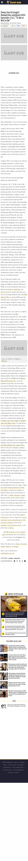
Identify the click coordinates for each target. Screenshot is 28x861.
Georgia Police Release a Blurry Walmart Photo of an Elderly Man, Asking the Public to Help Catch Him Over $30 (17, 648)
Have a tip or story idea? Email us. (16, 704)
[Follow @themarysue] (14, 561)
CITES (14, 378)
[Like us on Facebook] (17, 561)
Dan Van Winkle (5, 23)
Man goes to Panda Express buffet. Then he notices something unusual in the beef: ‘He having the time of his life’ (17, 693)
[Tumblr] (22, 561)
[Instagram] (20, 561)
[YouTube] (25, 561)
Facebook (24, 544)
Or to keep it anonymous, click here (16, 706)
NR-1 (16, 314)
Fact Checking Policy (18, 770)
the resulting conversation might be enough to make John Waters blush (13, 420)
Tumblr (3, 546)
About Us (16, 762)
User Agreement (7, 767)
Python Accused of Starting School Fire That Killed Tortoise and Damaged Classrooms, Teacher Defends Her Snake (14, 614)
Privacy (5, 764)
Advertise (22, 762)
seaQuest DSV (17, 558)
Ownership (10, 772)
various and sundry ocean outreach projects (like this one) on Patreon (14, 519)
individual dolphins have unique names (12, 445)
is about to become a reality (16, 495)
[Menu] (2, 2)
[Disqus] (14, 732)
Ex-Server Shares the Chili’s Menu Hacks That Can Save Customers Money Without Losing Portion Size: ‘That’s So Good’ (17, 657)
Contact (16, 772)
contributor (10, 558)
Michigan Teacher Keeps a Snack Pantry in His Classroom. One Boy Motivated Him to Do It (17, 684)
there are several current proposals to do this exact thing (14, 487)
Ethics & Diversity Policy (17, 767)
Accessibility (20, 764)
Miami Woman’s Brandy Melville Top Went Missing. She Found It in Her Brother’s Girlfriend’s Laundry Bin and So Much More (17, 676)
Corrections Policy (7, 770)
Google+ (16, 546)
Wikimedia (3, 361)
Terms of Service (12, 764)
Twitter (11, 528)
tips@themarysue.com (7, 553)
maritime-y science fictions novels (11, 525)
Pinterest (8, 546)
